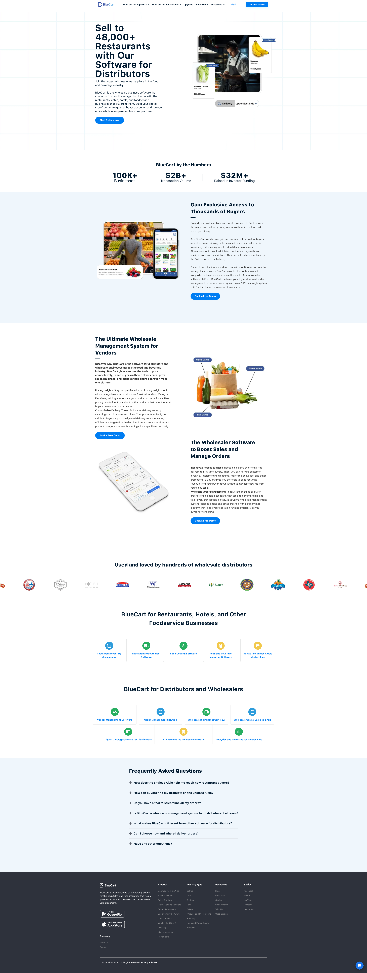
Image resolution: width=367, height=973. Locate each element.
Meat (189, 895)
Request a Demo (256, 4)
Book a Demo (221, 905)
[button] (135, 4)
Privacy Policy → (149, 962)
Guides (218, 900)
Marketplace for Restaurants (165, 934)
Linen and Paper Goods (198, 923)
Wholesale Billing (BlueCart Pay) (206, 719)
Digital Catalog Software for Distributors (128, 739)
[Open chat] (360, 966)
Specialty (191, 918)
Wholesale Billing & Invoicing (167, 925)
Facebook (248, 891)
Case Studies (221, 914)
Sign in (234, 4)
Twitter (247, 895)
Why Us (219, 909)
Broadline (191, 927)
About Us (104, 942)
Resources (220, 895)
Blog (217, 891)
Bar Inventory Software (169, 914)
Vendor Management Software (114, 719)
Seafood (191, 900)
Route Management (167, 909)
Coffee (190, 891)
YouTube (248, 900)
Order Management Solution (160, 719)
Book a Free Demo (205, 296)
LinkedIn (248, 905)
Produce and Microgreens (199, 914)
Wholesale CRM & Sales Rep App (252, 719)
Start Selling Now (109, 120)
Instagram (248, 909)
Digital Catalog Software (169, 905)
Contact (103, 947)
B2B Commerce (165, 895)
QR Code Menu (165, 918)
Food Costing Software (183, 653)
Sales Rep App (165, 900)
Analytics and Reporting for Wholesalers (239, 739)
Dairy (189, 905)
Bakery (190, 909)
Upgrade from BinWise (196, 4)
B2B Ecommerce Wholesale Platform (183, 739)
